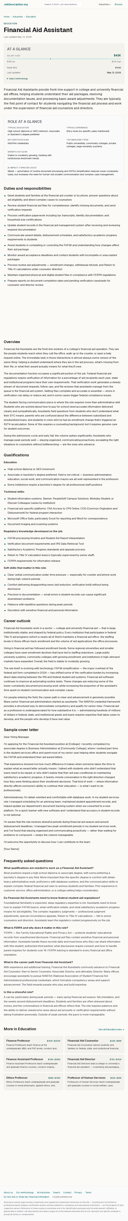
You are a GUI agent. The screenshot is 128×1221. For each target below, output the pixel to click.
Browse (118, 4)
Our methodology (25, 1192)
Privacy (78, 1192)
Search (56, 1192)
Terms (88, 1192)
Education (31, 16)
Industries (104, 4)
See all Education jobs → (111, 1029)
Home (7, 16)
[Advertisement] (64, 311)
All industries (43, 1192)
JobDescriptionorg (16, 4)
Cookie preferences (62, 1196)
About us (8, 1192)
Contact (67, 1192)
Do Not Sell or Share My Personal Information (26, 1196)
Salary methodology (18, 78)
